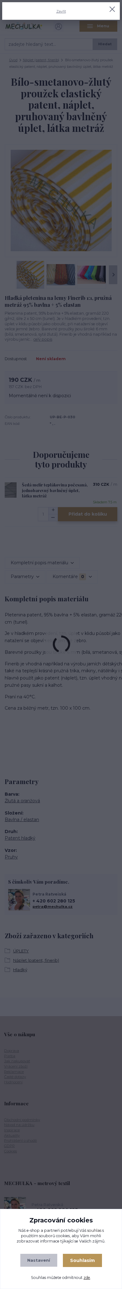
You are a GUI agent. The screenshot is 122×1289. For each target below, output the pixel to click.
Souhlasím (82, 1260)
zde (87, 1277)
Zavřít (61, 11)
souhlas (94, 1230)
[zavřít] (112, 9)
